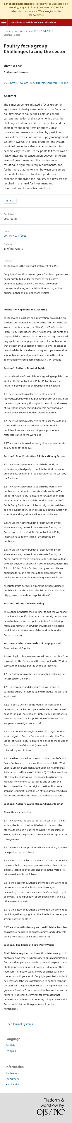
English (10, 1045)
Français (11, 1051)
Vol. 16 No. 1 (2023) (39, 31)
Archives (19, 31)
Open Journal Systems (19, 1024)
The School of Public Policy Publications (32, 22)
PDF (11, 201)
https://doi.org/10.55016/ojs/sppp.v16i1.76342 (39, 83)
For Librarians (13, 1084)
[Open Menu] (3, 22)
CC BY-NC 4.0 (31, 283)
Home (7, 31)
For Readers (12, 1073)
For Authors (12, 1079)
